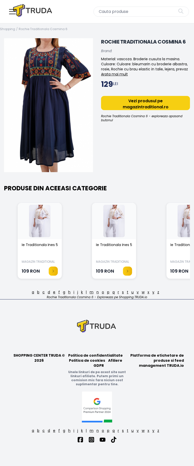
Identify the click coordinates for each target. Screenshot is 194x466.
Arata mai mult (114, 74)
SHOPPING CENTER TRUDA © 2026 (39, 358)
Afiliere (115, 360)
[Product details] (53, 271)
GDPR (98, 365)
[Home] (33, 11)
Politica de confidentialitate (95, 355)
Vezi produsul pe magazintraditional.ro (145, 104)
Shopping (7, 29)
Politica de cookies (87, 360)
